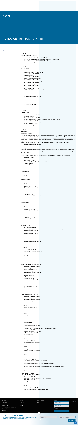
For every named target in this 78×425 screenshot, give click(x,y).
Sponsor (21, 405)
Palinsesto (22, 400)
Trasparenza (4, 402)
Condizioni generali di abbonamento (9, 407)
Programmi (22, 402)
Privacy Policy (5, 405)
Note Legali (4, 408)
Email (59, 414)
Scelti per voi (22, 403)
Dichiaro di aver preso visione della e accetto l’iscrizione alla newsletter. (61, 408)
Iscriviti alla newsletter (61, 410)
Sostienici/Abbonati (40, 400)
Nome (41, 414)
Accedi (38, 402)
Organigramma (5, 403)
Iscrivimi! (71, 420)
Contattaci (4, 410)
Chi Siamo (4, 400)
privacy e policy (54, 420)
